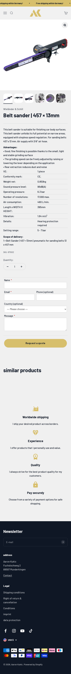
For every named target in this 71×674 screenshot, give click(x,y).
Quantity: (8, 259)
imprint (7, 614)
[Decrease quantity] (7, 266)
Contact (7, 575)
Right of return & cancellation (12, 600)
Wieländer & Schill (13, 109)
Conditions (9, 608)
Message (9, 315)
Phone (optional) (44, 292)
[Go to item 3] (29, 99)
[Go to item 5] (50, 99)
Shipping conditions (14, 592)
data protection (11, 620)
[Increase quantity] (21, 266)
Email (8, 292)
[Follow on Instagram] (14, 631)
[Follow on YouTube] (22, 631)
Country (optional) (13, 303)
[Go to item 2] (18, 99)
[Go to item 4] (39, 99)
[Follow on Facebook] (5, 631)
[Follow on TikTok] (31, 631)
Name (8, 280)
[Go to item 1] (8, 99)
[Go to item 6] (60, 99)
